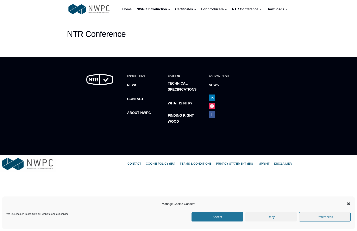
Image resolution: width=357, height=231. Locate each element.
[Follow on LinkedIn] (212, 98)
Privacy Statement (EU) (234, 163)
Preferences (325, 217)
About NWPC (139, 113)
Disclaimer (283, 163)
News (132, 85)
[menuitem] (172, 21)
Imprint (264, 163)
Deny (271, 217)
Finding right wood (181, 118)
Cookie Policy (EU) (160, 163)
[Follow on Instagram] (212, 106)
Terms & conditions (196, 163)
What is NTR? (180, 103)
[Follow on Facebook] (212, 114)
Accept (217, 217)
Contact (135, 99)
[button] (348, 204)
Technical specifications (182, 86)
